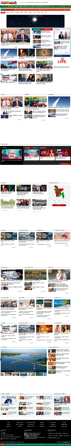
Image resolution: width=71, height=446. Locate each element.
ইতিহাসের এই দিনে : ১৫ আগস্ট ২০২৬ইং (43, 337)
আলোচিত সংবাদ (20, 422)
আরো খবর (66, 52)
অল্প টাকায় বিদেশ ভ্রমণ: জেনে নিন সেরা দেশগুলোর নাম (62, 311)
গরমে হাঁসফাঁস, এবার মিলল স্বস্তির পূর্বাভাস (25, 340)
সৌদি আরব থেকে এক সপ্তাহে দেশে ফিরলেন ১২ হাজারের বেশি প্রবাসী (8, 309)
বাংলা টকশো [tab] (34, 148)
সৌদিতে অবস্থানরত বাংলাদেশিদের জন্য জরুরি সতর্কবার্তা (8, 315)
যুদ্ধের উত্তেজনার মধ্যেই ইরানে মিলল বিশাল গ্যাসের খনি (46, 45)
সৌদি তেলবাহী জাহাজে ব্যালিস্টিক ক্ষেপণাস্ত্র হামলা (46, 32)
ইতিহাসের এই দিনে (41, 323)
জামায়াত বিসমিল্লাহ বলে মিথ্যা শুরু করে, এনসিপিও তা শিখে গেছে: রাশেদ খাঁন (39, 117)
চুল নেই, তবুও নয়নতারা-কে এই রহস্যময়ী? (29, 403)
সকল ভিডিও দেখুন (64, 163)
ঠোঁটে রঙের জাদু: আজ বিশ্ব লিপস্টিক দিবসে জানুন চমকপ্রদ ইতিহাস (26, 312)
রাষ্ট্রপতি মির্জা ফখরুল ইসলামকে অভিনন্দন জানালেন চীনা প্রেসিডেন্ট (25, 70)
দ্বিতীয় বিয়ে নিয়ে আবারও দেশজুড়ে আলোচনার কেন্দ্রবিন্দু (63, 363)
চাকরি (45, 6)
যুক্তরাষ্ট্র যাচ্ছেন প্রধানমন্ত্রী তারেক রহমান (62, 39)
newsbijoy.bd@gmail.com (34, 434)
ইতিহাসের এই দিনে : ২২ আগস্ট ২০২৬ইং (42, 334)
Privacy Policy (67, 435)
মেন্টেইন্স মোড (65, 433)
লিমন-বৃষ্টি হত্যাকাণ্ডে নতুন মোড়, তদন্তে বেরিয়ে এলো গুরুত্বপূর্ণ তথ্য (8, 312)
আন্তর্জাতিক (21, 6)
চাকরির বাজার (5, 267)
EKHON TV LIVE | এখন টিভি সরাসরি (61, 158)
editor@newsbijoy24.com (34, 435)
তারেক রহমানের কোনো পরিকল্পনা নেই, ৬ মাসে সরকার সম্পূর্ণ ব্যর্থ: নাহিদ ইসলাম (14, 40)
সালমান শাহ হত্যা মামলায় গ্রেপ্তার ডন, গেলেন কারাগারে (47, 413)
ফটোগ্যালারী (4, 347)
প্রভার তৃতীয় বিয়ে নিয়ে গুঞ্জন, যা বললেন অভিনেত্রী (30, 397)
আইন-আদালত (25, 6)
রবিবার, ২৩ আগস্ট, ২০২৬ (21, 210)
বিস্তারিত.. (3, 45)
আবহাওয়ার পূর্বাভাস (23, 230)
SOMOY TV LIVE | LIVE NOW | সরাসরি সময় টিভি (12, 161)
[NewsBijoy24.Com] (9, 2)
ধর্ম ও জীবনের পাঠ (29, 267)
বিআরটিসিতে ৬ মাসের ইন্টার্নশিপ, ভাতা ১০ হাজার (11, 280)
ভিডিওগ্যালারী (5, 144)
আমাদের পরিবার (58, 433)
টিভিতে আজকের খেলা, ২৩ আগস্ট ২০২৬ (7, 245)
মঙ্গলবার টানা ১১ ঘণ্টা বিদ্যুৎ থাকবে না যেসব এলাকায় (46, 36)
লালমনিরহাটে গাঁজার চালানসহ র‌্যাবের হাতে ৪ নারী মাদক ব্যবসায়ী (65, 408)
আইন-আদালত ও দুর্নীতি (60, 394)
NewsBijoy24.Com (66, 442)
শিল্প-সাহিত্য (42, 426)
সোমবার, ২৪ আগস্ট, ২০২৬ (5, 196)
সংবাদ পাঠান (55, 435)
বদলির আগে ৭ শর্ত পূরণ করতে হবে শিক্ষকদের (8, 336)
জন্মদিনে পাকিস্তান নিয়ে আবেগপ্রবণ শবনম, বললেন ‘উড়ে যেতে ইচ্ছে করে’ (48, 398)
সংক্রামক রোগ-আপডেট (59, 230)
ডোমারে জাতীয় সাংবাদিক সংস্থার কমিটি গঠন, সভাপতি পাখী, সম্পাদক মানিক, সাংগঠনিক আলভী (44, 312)
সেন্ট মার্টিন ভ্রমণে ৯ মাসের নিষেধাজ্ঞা (61, 308)
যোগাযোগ (50, 435)
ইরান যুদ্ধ (21, 12)
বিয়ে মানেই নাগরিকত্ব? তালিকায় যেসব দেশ (62, 359)
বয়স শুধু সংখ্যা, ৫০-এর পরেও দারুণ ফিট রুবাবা (61, 334)
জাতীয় (3, 94)
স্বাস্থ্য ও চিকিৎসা (58, 323)
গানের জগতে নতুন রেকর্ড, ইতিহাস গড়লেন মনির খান (30, 413)
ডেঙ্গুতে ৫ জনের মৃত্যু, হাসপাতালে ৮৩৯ (61, 240)
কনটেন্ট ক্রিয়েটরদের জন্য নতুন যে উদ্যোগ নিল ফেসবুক (7, 405)
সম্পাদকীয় (19, 426)
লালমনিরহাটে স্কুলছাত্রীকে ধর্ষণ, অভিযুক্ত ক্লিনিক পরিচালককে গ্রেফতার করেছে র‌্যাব (23, 193)
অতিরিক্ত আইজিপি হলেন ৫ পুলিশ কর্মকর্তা (15, 116)
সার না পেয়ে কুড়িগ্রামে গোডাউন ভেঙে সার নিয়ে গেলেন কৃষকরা (7, 207)
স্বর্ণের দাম (12, 12)
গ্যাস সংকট (8, 12)
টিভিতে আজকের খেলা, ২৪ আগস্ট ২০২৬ (7, 241)
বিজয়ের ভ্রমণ (58, 297)
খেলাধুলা (3, 230)
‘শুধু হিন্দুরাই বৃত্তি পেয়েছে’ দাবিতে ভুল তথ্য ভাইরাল (43, 309)
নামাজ (45, 12)
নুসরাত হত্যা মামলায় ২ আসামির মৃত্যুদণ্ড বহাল (60, 405)
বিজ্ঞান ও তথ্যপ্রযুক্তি (6, 394)
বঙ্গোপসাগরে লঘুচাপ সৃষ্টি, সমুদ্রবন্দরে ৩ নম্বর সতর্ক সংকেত (65, 42)
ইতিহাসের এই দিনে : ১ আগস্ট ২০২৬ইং (44, 340)
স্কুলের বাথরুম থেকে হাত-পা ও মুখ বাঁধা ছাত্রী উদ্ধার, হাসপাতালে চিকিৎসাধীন (58, 281)
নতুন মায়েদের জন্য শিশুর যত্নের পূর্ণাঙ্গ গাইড (26, 315)
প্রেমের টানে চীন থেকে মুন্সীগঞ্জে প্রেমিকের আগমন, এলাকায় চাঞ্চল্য (63, 350)
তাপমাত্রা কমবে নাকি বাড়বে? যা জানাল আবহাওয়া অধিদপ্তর (26, 245)
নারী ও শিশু (51, 267)
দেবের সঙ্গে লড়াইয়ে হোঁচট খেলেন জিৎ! (29, 408)
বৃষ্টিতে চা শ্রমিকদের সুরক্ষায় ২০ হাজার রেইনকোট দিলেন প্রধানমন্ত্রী (60, 48)
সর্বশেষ (9, 6)
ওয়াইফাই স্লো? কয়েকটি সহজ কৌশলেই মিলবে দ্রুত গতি (12, 413)
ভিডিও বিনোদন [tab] (43, 148)
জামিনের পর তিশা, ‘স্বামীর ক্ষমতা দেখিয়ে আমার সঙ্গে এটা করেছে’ (48, 408)
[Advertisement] (25, 89)
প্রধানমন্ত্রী (26, 12)
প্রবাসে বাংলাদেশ (5, 297)
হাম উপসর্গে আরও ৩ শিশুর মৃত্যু (61, 243)
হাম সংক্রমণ (30, 12)
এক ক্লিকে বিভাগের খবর (54, 183)
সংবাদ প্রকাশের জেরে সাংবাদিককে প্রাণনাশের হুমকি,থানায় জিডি (43, 316)
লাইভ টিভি (4, 147)
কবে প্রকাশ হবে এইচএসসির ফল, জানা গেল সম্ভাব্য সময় (8, 339)
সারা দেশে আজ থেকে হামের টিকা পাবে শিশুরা (61, 340)
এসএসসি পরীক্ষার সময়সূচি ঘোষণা (8, 82)
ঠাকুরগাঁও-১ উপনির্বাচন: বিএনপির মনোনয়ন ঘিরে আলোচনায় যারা (25, 83)
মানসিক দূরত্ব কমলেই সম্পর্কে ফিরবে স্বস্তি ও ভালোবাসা (26, 309)
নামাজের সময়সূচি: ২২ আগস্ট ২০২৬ (38, 283)
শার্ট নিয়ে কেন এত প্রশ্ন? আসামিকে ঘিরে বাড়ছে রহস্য (38, 193)
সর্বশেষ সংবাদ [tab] (37, 29)
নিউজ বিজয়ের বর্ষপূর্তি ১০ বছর (53, 437)
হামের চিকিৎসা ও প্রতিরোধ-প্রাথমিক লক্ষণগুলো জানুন (61, 337)
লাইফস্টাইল (40, 6)
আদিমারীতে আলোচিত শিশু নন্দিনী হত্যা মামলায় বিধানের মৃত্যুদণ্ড (23, 207)
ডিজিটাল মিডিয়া (40, 297)
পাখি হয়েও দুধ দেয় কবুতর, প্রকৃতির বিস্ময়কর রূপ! (63, 371)
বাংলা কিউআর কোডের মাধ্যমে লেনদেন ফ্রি (12, 408)
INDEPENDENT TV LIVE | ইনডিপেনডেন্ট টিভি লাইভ (45, 158)
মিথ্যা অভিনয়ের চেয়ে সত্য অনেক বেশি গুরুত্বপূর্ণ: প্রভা (47, 403)
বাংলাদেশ (12, 6)
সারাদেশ (16, 6)
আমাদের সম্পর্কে (51, 433)
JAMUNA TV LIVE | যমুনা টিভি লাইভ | (31, 158)
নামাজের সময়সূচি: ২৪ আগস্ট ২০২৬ (44, 244)
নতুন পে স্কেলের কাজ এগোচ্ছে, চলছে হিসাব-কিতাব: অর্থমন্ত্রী (44, 83)
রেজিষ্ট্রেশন (61, 435)
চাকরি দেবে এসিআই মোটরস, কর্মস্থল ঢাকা (14, 283)
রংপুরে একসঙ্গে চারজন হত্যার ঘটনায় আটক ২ (66, 413)
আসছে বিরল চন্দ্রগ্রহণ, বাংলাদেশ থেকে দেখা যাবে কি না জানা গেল (46, 41)
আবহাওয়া (39, 12)
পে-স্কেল (35, 12)
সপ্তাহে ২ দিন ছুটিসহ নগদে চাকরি (15, 287)
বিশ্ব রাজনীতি (17, 12)
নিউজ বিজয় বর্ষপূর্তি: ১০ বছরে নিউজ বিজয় (23, 371)
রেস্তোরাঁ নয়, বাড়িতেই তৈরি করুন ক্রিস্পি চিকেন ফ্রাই (62, 354)
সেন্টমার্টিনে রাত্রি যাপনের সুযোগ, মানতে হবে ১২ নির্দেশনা (62, 314)
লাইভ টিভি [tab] (28, 148)
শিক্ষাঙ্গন (3, 323)
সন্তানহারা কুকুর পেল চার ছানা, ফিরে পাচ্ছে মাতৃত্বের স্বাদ (62, 367)
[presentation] (46, 359)
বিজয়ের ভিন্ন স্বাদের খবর (54, 347)
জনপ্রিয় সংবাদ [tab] (47, 29)
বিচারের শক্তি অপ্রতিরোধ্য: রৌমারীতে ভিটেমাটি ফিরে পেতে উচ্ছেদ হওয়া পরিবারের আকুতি (62, 285)
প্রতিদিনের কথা (40, 230)
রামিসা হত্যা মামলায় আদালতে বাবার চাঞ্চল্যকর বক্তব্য (62, 289)
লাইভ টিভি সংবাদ (59, 55)
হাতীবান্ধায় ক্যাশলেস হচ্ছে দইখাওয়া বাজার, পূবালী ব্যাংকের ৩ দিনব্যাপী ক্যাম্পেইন (39, 208)
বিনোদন (33, 6)
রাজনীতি (27, 94)
